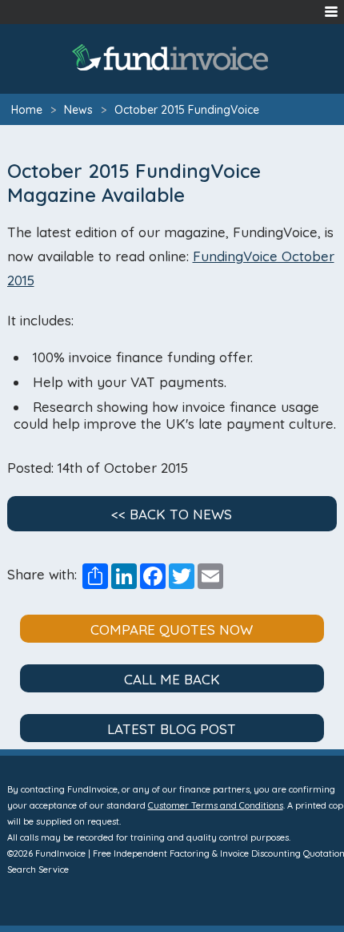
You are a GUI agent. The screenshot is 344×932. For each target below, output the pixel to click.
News (78, 110)
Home (26, 110)
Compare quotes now (171, 629)
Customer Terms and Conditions (215, 805)
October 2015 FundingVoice (186, 110)
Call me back (172, 679)
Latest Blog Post (171, 728)
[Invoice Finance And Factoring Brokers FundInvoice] (172, 57)
